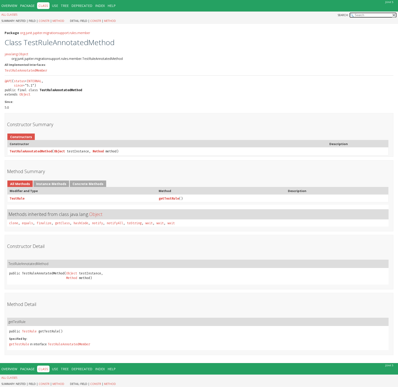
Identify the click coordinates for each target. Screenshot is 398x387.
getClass (62, 223)
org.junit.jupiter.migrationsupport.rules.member (55, 33)
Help (112, 5)
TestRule (17, 199)
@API (8, 81)
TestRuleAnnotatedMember (26, 71)
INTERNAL (34, 81)
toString (134, 223)
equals (27, 223)
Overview (9, 5)
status (19, 81)
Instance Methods (51, 184)
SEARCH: (343, 15)
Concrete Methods (88, 184)
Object (24, 94)
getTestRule (169, 199)
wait (149, 223)
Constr (44, 21)
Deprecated (81, 5)
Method (58, 21)
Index (100, 5)
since (18, 85)
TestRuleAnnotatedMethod (31, 151)
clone (13, 223)
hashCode (80, 223)
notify (97, 223)
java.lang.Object (16, 54)
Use (55, 5)
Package (27, 5)
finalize (44, 223)
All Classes (9, 15)
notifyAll (115, 223)
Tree (65, 5)
